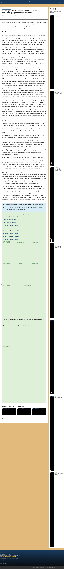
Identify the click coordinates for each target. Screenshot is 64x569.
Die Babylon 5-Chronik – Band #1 (11, 225)
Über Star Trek (18, 2)
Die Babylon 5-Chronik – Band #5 (11, 236)
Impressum (37, 567)
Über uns (34, 567)
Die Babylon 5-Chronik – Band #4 (11, 233)
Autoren (38, 2)
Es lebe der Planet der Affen (9, 219)
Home (5, 2)
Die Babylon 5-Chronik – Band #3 (11, 230)
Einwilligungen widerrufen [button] (51, 568)
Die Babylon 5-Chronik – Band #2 (11, 228)
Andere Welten (31, 2)
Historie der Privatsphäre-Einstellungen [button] (40, 568)
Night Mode (44, 2)
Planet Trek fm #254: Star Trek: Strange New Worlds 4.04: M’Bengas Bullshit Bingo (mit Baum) (8, 417)
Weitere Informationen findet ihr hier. (9, 556)
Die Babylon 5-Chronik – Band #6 (11, 239)
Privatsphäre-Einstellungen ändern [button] (50, 567)
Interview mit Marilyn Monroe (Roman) (12, 216)
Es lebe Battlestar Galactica (9, 222)
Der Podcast (10, 2)
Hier (3, 22)
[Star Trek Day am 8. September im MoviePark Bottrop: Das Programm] (24, 408)
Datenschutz (42, 567)
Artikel (25, 2)
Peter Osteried (11, 15)
